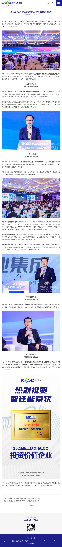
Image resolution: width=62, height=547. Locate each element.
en (48, 3)
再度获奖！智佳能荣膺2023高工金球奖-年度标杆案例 (23, 501)
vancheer (32, 543)
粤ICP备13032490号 (49, 541)
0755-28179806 (31, 520)
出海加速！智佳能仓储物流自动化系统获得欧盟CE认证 (23, 498)
